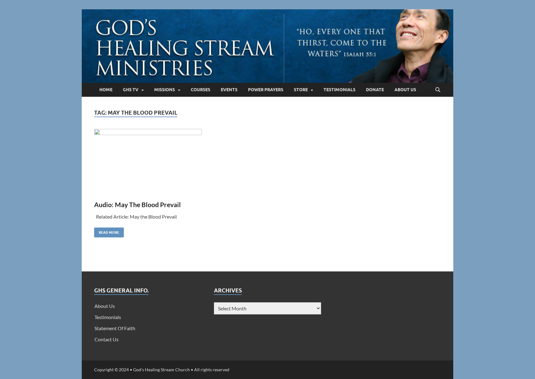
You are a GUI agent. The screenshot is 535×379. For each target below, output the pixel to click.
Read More (106, 231)
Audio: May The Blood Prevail (137, 204)
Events (229, 89)
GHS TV (130, 89)
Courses (200, 89)
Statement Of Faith (114, 328)
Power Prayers (265, 89)
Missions (164, 89)
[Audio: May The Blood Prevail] (176, 162)
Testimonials (339, 89)
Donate (375, 89)
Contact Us (106, 339)
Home (105, 89)
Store (301, 89)
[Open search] (437, 90)
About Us (405, 89)
